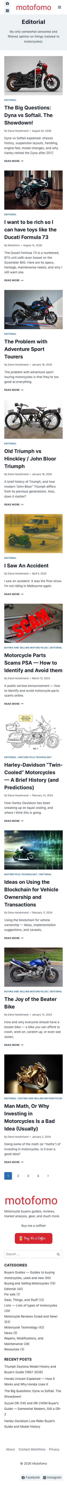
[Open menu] (59, 7)
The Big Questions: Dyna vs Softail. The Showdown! (28, 115)
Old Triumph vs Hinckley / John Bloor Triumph (30, 458)
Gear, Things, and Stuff (21, 1300)
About (10, 1449)
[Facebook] (7, 4)
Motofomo (14, 245)
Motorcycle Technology (35, 757)
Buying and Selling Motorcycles (26, 647)
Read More (13, 161)
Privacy (54, 1449)
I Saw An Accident (26, 566)
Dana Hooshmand (18, 130)
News (8, 1333)
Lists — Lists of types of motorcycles (30, 1305)
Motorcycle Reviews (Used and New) (31, 1316)
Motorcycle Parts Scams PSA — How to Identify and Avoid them (33, 662)
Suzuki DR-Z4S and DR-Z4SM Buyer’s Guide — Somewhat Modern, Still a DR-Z (32, 1408)
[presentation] (33, 75)
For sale (10, 1294)
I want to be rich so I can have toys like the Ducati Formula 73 (30, 229)
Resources (11, 1349)
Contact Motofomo (32, 1449)
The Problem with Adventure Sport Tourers (25, 349)
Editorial (10, 100)
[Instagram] (7, 11)
